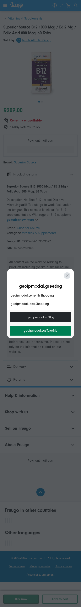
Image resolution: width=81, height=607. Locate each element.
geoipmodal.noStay (40, 317)
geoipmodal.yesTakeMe (41, 330)
